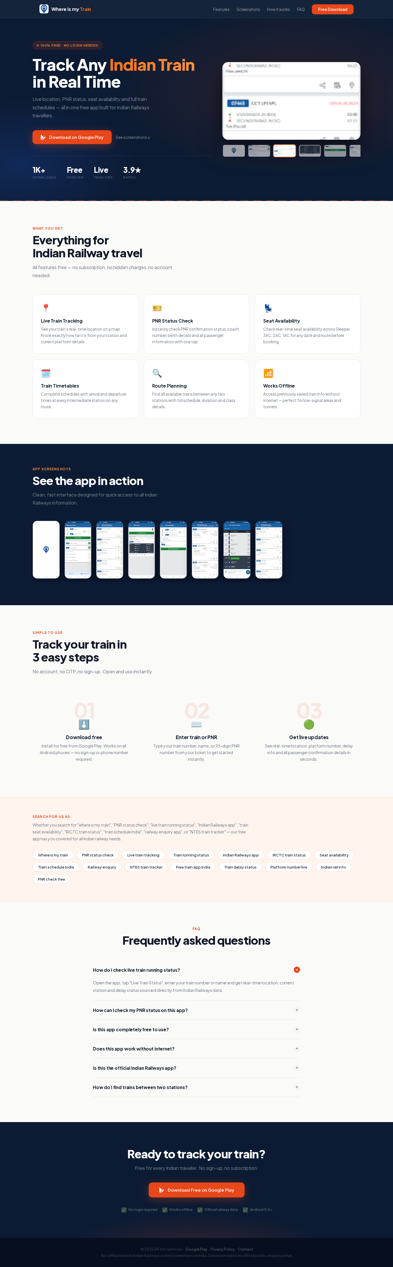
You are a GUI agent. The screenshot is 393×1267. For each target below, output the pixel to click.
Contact (245, 1249)
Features (221, 9)
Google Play (196, 1249)
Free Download (332, 9)
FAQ (301, 9)
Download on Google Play (76, 137)
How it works (278, 9)
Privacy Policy (223, 1249)
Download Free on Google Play (201, 1190)
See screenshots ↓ (133, 137)
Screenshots (248, 9)
